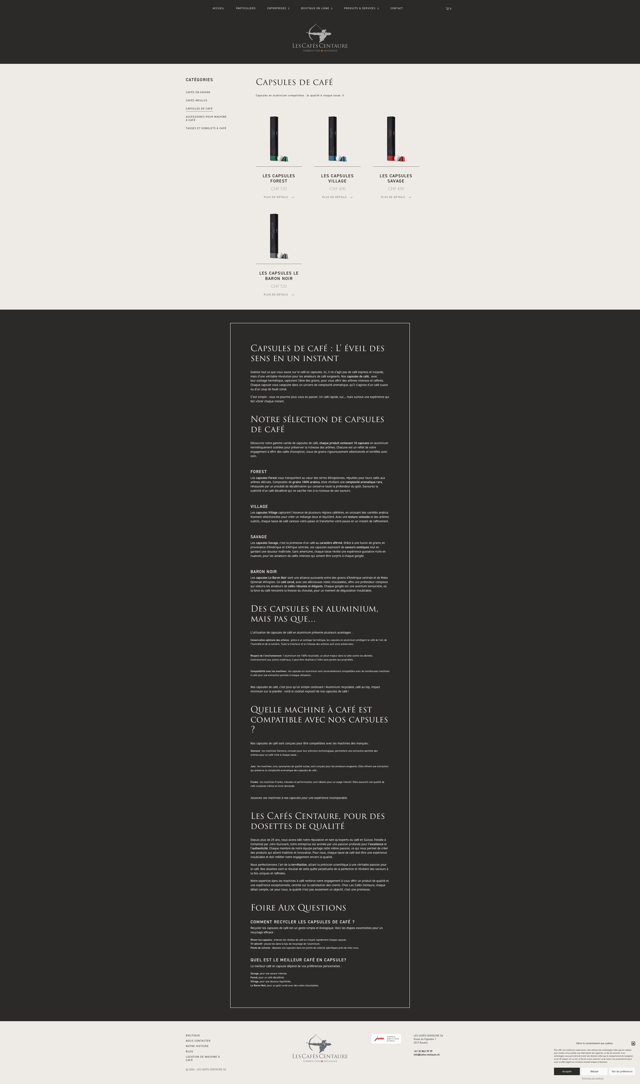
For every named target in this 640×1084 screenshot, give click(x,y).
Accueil (218, 8)
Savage (258, 536)
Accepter (567, 1071)
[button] (633, 1043)
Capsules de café (199, 108)
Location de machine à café (203, 1058)
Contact (396, 8)
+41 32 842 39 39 (423, 1051)
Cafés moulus (196, 100)
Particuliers (246, 8)
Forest (258, 471)
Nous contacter (198, 1041)
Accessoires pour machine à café (206, 118)
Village (259, 506)
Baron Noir (263, 571)
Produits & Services (360, 8)
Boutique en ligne (315, 8)
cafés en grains (198, 92)
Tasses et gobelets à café (206, 128)
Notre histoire (197, 1046)
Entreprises (276, 8)
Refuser (594, 1071)
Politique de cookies (593, 1078)
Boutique (193, 1035)
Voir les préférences (622, 1071)
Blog (189, 1051)
